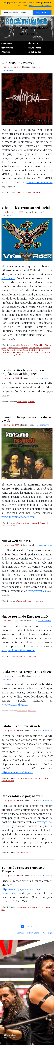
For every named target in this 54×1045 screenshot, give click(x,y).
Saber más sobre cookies (40, 5)
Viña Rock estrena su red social (26, 207)
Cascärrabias (22, 711)
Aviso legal (47, 932)
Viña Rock (21, 345)
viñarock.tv (8, 278)
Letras (7, 52)
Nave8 (19, 601)
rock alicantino (28, 601)
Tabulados (36, 52)
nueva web (37, 192)
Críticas (34, 43)
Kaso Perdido (22, 656)
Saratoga (5, 347)
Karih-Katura (22, 402)
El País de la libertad (40, 778)
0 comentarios (45, 378)
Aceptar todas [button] (42, 12)
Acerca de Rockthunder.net (29, 932)
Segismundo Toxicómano (18, 347)
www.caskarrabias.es (14, 704)
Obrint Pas (18, 350)
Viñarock (30, 352)
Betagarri (26, 350)
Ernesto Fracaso (23, 907)
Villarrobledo (39, 345)
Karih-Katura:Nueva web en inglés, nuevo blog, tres (23, 372)
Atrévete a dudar (8, 781)
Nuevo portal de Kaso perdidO (25, 616)
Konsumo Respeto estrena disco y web (26, 419)
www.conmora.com (39, 182)
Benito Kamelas (40, 352)
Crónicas (8, 48)
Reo (18, 852)
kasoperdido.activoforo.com (18, 650)
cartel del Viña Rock (18, 352)
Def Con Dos (34, 347)
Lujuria (33, 350)
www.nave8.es (37, 591)
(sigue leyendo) (8, 186)
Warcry (48, 345)
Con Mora (28, 192)
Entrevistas (35, 48)
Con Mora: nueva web (18, 62)
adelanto (33, 907)
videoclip (20, 192)
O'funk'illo (19, 355)
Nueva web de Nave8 (17, 541)
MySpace (41, 907)
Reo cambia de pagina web (22, 796)
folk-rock (12, 525)
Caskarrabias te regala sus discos (27, 671)
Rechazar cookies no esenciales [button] (16, 12)
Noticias (8, 43)
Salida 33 (20, 778)
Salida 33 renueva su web (21, 726)
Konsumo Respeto (24, 523)
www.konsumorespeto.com (18, 517)
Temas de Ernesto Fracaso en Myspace (24, 869)
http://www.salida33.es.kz (17, 772)
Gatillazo (10, 350)
